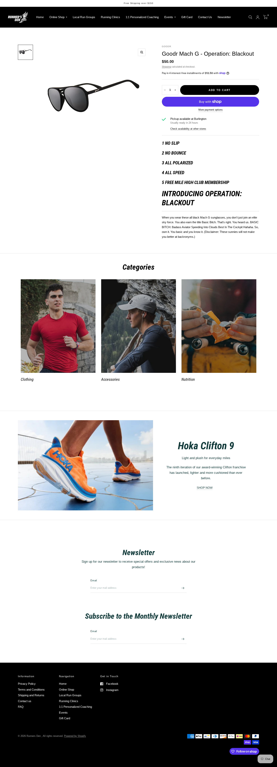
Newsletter (224, 17)
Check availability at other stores (188, 129)
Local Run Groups (84, 17)
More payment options (210, 109)
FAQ (21, 706)
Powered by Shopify (75, 736)
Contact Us (205, 17)
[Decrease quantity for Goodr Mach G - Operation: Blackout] (165, 90)
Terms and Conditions (31, 689)
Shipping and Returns (31, 695)
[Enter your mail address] (183, 588)
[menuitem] (40, 17)
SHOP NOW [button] (205, 487)
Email (93, 580)
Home (40, 17)
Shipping (166, 66)
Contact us (24, 701)
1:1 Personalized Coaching (142, 17)
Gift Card (186, 17)
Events (168, 17)
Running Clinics (110, 17)
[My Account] (257, 17)
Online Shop (56, 17)
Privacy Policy (27, 683)
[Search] (250, 17)
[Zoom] (141, 52)
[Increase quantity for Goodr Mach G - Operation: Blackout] (175, 90)
